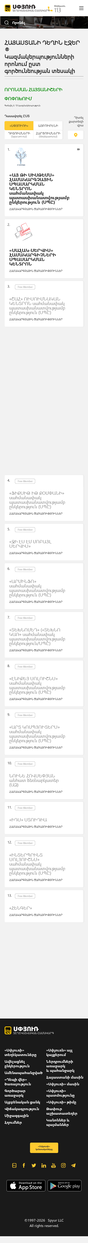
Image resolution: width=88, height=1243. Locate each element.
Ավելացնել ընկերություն (17, 1063)
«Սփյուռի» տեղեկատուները (21, 1052)
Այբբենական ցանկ (22, 1102)
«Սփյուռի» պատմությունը (60, 1092)
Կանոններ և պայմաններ (57, 1122)
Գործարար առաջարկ (15, 1092)
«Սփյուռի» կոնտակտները (44, 1148)
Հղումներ (13, 1122)
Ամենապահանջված (24, 1072)
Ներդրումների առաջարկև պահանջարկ (60, 1066)
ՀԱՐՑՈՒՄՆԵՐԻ (48, 134)
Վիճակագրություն (22, 1109)
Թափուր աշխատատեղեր (61, 1111)
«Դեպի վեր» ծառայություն (18, 1081)
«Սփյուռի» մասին (62, 1084)
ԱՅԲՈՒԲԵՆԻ (48, 125)
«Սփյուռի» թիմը (61, 1102)
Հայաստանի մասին (64, 1077)
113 (57, 10)
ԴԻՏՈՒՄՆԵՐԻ (19, 134)
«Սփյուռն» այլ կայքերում (59, 1052)
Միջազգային (17, 1115)
